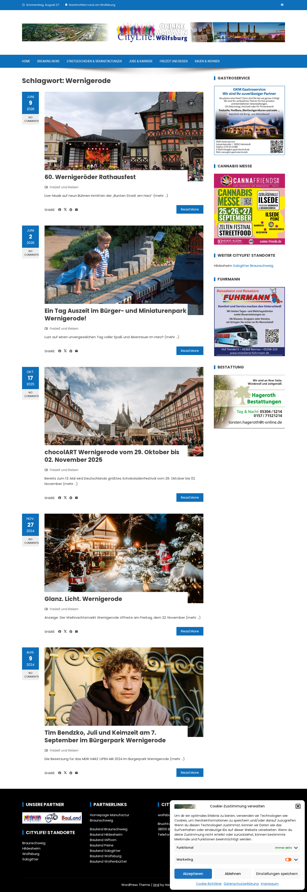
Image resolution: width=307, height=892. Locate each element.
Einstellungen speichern (277, 873)
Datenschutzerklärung (241, 883)
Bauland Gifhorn (103, 839)
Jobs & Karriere (141, 61)
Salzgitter (30, 859)
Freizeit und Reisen (174, 61)
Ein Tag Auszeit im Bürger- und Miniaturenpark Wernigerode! (115, 314)
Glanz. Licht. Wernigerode (83, 599)
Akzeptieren (193, 873)
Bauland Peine (101, 845)
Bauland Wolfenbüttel (108, 861)
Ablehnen (233, 873)
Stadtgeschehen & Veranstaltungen (94, 61)
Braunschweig (33, 843)
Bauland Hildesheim (106, 834)
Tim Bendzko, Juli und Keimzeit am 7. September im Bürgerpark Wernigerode (105, 736)
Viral (156, 885)
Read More (190, 209)
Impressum (270, 883)
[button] (298, 806)
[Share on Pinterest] (71, 209)
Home (26, 61)
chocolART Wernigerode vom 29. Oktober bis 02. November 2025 (111, 456)
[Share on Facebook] (59, 209)
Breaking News (48, 61)
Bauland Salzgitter (105, 850)
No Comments (31, 119)
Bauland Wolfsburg (105, 856)
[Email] (76, 209)
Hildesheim (31, 848)
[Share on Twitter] (65, 209)
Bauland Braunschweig (108, 829)
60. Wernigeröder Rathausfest (90, 177)
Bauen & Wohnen (207, 61)
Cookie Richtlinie (209, 883)
